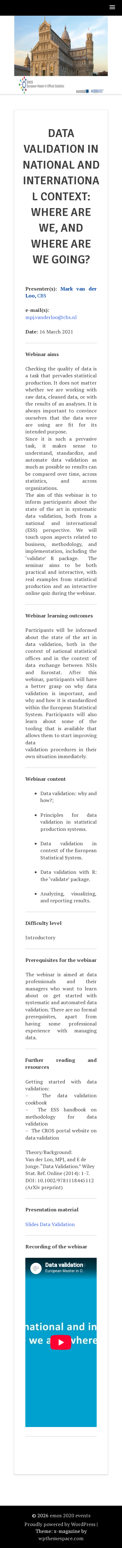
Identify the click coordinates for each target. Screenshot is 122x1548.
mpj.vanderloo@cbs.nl (51, 317)
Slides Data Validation (50, 1224)
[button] (112, 7)
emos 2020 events (70, 1515)
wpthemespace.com (61, 1538)
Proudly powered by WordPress (59, 1524)
